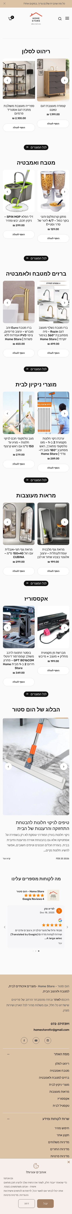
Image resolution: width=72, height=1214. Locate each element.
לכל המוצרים (38, 147)
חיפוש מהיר (62, 1128)
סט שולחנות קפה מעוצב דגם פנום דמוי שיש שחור (19, 108)
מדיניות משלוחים (58, 1142)
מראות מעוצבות (59, 1091)
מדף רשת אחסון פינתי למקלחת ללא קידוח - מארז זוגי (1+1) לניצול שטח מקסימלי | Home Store (19, 224)
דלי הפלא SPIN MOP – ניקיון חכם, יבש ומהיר (53, 218)
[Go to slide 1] (38, 951)
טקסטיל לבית (61, 1105)
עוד (60, 943)
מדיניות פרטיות (60, 1156)
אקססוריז (63, 1098)
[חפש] (59, 18)
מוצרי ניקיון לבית (59, 1084)
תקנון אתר (63, 1135)
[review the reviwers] (60, 920)
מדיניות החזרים (59, 1149)
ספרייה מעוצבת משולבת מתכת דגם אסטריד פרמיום (53, 109)
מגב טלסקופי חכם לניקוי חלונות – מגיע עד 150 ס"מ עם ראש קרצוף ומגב (53, 444)
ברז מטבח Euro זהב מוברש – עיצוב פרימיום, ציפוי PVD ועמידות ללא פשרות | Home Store (53, 333)
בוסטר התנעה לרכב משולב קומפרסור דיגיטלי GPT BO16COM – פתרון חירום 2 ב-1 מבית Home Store (53, 660)
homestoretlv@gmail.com (51, 1029)
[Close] (69, 1162)
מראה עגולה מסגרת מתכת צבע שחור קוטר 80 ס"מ (18, 553)
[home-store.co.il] (36, 18)
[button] (7, 80)
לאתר (57, 999)
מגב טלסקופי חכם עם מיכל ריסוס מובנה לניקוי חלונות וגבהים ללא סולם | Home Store (18, 444)
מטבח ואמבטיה (59, 1070)
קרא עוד (6, 858)
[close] (4, 4)
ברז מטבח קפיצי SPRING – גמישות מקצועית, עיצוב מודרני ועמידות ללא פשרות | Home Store (18, 335)
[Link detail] (47, 1040)
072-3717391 (60, 1024)
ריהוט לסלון (62, 1063)
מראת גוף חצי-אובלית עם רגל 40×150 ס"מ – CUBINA (53, 553)
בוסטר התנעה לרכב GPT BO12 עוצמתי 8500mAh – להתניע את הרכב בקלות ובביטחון (18, 658)
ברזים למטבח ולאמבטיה (54, 1077)
